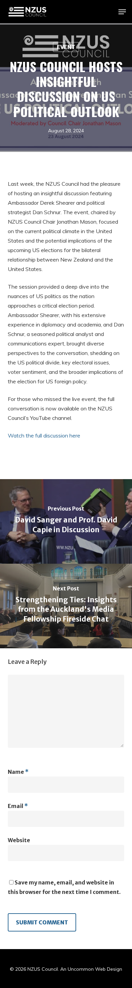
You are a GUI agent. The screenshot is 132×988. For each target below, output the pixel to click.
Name (18, 771)
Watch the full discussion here (44, 435)
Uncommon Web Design (95, 969)
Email (18, 806)
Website (19, 840)
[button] (122, 11)
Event (66, 47)
